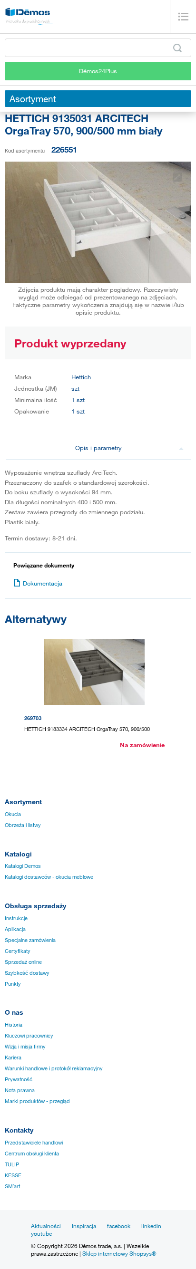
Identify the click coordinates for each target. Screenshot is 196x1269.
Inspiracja (84, 1226)
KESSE (13, 1175)
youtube (41, 1233)
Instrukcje (16, 918)
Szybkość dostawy (27, 973)
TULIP (12, 1164)
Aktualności (46, 1226)
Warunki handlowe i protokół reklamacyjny (54, 1068)
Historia (13, 1024)
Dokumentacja (42, 583)
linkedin (151, 1226)
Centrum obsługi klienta (32, 1153)
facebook (118, 1226)
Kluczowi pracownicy (29, 1035)
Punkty (13, 984)
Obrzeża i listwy (23, 825)
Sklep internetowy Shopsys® (119, 1253)
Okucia (13, 814)
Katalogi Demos (23, 866)
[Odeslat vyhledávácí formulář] (177, 48)
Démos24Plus (98, 71)
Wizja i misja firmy (25, 1046)
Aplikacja (15, 929)
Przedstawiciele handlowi (34, 1142)
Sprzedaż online (23, 962)
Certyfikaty (17, 951)
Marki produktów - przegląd (37, 1101)
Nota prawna (20, 1090)
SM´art (12, 1186)
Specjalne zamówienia (30, 940)
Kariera (13, 1057)
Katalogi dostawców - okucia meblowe (49, 877)
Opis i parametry (98, 448)
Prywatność (18, 1079)
